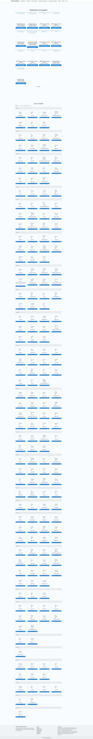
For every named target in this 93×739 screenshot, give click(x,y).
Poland (70, 730)
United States (60, 733)
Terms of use (39, 731)
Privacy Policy (39, 729)
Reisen (59, 0)
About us (38, 727)
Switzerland (67, 727)
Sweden (72, 731)
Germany (75, 727)
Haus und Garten (35, 0)
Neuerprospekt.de (48, 737)
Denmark (66, 731)
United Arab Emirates (61, 731)
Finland (75, 731)
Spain (61, 727)
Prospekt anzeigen (21, 27)
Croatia (63, 727)
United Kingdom (65, 732)
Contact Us (38, 733)
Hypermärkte (22, 0)
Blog (66, 0)
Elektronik (28, 0)
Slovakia (67, 730)
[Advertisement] (38, 5)
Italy (61, 732)
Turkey (59, 727)
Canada (73, 732)
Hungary (59, 732)
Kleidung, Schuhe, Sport (43, 0)
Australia (68, 733)
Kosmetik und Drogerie (53, 0)
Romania (69, 732)
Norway (70, 731)
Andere (63, 0)
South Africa (60, 734)
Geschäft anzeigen (20, 117)
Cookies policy (39, 730)
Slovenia (59, 730)
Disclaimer (38, 732)
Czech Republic (63, 730)
